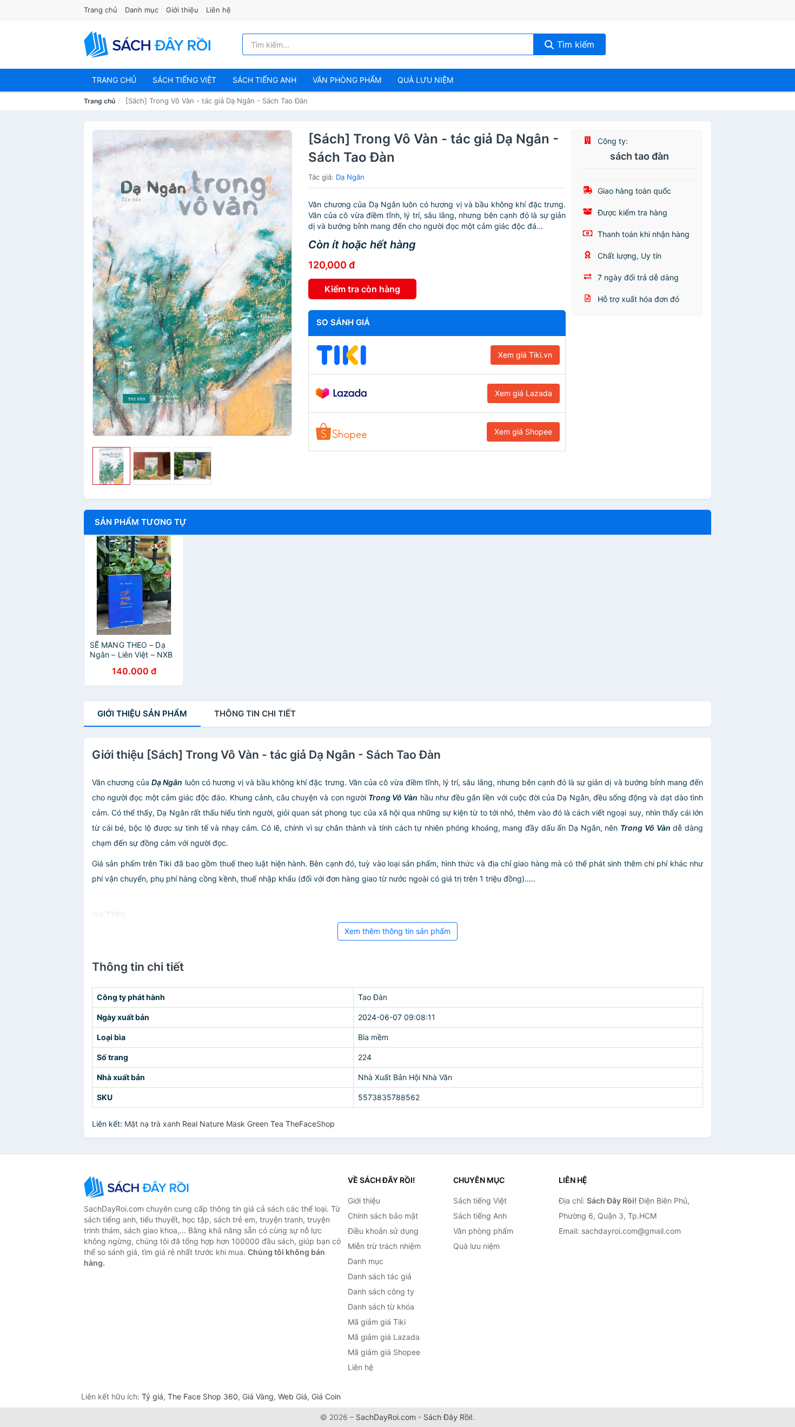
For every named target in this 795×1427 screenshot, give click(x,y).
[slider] (111, 466)
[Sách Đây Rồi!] (138, 1187)
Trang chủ (100, 9)
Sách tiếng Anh (480, 1215)
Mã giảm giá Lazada (384, 1336)
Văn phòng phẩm (347, 79)
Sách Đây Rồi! (448, 1417)
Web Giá (292, 1396)
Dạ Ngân (350, 177)
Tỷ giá (152, 1396)
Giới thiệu (182, 9)
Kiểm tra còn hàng (362, 289)
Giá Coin (326, 1396)
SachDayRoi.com (386, 1417)
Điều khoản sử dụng (383, 1230)
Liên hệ (218, 9)
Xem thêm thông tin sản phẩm (398, 931)
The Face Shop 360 (203, 1396)
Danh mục (141, 9)
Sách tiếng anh (264, 79)
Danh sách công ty (381, 1291)
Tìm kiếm (574, 44)
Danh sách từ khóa (381, 1306)
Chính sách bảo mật (383, 1215)
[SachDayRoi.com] (149, 44)
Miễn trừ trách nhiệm (384, 1246)
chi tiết (255, 713)
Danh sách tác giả (380, 1276)
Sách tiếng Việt (480, 1200)
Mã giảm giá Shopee (384, 1352)
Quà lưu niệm (425, 79)
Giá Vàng (258, 1396)
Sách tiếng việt (184, 79)
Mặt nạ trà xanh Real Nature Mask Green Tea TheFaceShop (229, 1123)
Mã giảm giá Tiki (377, 1321)
